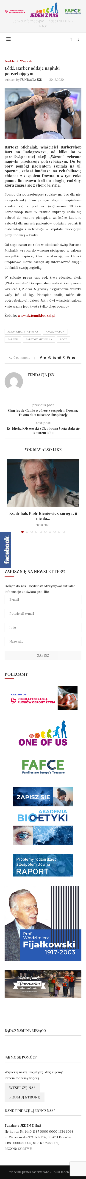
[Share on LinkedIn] (54, 358)
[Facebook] (71, 39)
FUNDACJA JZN (31, 80)
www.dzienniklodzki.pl (36, 315)
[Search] (77, 39)
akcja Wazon (55, 331)
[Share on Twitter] (45, 358)
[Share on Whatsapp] (64, 358)
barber (13, 339)
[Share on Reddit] (59, 358)
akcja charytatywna (23, 331)
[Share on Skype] (68, 358)
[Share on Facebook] (41, 358)
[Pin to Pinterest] (49, 358)
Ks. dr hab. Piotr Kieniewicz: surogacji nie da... (43, 516)
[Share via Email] (73, 358)
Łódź (63, 339)
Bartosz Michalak (39, 339)
